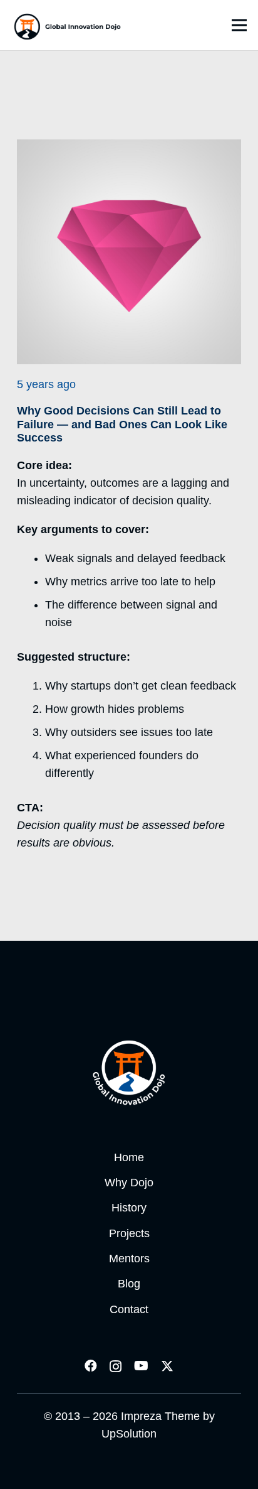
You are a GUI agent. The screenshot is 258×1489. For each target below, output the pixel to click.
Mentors (129, 1258)
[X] (167, 1366)
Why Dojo (129, 1182)
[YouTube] (141, 1366)
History (129, 1207)
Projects (129, 1233)
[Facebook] (91, 1366)
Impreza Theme (160, 1416)
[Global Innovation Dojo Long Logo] (67, 25)
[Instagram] (115, 1366)
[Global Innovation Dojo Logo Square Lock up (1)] (129, 1073)
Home (129, 1157)
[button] (239, 25)
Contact (129, 1309)
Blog (129, 1283)
